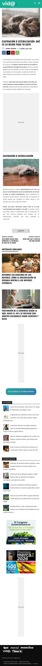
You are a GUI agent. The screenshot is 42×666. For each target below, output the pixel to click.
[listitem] (21, 330)
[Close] (38, 296)
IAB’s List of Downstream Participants (23, 324)
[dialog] (21, 333)
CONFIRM (13, 367)
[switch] (34, 335)
